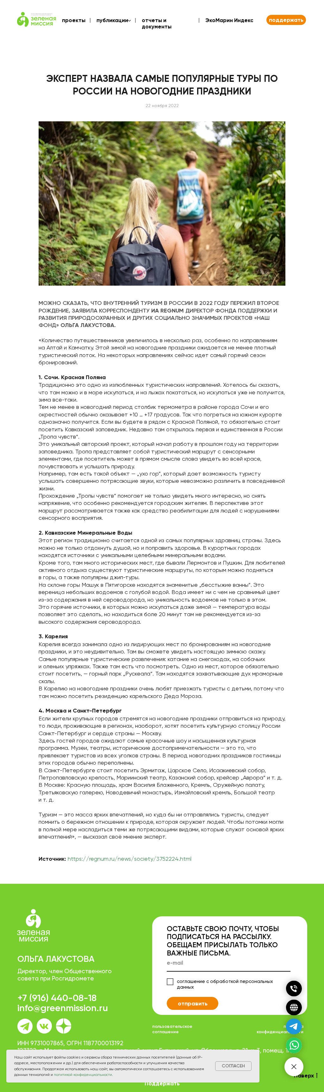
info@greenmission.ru (62, 1008)
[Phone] (294, 989)
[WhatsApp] (294, 1045)
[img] (63, 1026)
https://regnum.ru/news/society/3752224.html (129, 858)
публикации (112, 20)
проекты (73, 20)
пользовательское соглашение (172, 1029)
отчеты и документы (156, 23)
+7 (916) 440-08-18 (57, 998)
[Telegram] (294, 1026)
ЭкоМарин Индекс (229, 20)
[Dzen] (294, 1008)
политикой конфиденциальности (83, 1074)
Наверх (304, 1075)
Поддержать (162, 1083)
